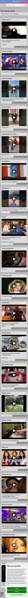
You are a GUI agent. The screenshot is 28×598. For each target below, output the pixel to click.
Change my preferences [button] (17, 594)
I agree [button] (17, 588)
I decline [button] (17, 591)
